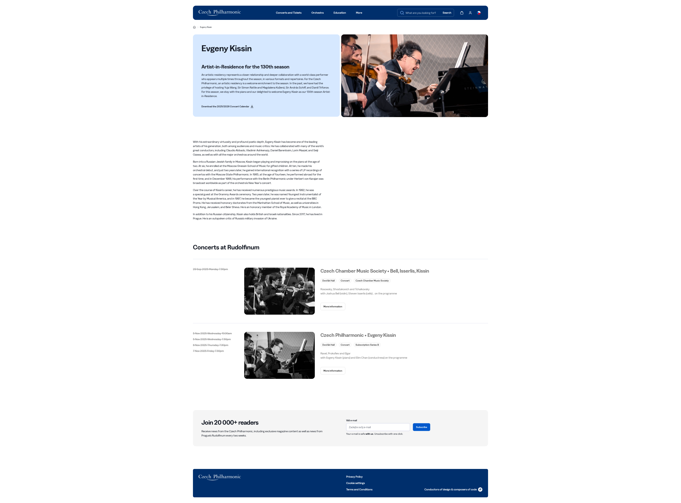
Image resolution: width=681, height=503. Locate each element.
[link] (227, 106)
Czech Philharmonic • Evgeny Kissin (358, 335)
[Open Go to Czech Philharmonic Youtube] (279, 476)
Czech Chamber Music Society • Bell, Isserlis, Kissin (374, 270)
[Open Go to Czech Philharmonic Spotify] (287, 476)
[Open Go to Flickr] (295, 476)
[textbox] (425, 13)
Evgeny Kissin (206, 27)
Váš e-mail (351, 420)
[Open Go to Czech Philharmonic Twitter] (263, 476)
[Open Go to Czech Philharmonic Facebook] (256, 476)
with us (369, 433)
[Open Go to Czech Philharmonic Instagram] (271, 476)
